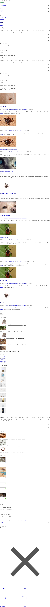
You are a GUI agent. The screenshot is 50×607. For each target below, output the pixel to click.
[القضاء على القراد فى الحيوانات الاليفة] (8, 125)
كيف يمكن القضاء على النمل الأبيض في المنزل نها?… (19, 344)
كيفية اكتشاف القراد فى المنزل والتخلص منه (8, 193)
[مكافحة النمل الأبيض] (3, 491)
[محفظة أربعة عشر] (3, 376)
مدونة (1, 11)
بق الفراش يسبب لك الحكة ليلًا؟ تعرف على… (17, 452)
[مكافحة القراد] (7, 300)
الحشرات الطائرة (3, 359)
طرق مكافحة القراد (3, 280)
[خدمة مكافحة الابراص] (3, 461)
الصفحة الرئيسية (3, 5)
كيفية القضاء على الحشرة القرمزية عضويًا (16, 331)
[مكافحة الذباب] (3, 486)
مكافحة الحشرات (12, 109)
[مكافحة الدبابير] (3, 501)
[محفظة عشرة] (3, 397)
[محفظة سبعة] (3, 412)
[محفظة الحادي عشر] (3, 391)
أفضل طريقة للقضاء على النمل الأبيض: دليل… (17, 439)
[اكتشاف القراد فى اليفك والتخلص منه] (8, 168)
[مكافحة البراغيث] (3, 481)
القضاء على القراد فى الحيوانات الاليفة (7, 127)
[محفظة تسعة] (3, 402)
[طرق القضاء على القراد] (8, 234)
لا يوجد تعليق (6, 109)
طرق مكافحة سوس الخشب (14, 351)
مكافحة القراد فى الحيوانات (5, 215)
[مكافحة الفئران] (3, 496)
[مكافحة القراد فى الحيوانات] (8, 212)
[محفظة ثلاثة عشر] (3, 381)
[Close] (0, 526)
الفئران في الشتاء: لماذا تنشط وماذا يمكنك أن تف (17, 325)
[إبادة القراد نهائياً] (8, 104)
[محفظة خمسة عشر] (3, 371)
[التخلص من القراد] (8, 256)
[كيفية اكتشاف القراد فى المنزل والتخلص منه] (7, 190)
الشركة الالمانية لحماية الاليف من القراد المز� (8, 149)
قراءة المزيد (2, 113)
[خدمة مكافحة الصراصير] (3, 466)
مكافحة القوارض (3, 362)
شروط (1, 523)
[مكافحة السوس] (3, 471)
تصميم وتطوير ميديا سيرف (25, 520)
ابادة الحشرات (24, 109)
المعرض (1, 10)
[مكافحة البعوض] (3, 476)
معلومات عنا (2, 7)
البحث (1, 313)
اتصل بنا (1, 13)
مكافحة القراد (2, 302)
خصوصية (1, 522)
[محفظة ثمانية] (3, 407)
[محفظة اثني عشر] (3, 386)
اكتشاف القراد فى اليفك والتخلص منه (6, 171)
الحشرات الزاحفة (18, 109)
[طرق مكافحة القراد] (8, 278)
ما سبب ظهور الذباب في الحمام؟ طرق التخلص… (18, 445)
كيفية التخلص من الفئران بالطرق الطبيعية (16, 338)
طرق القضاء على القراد (4, 237)
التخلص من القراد (3, 258)
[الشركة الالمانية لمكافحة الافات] (3, 3)
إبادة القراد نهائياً (3, 106)
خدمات (1, 8)
